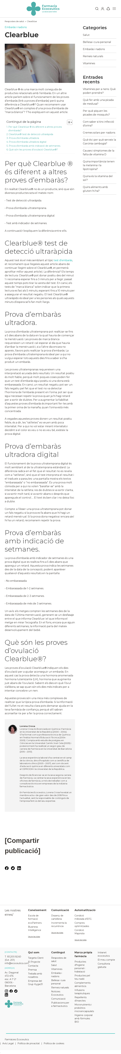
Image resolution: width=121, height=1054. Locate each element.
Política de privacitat (28, 1043)
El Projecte (34, 961)
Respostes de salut (14, 21)
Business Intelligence (34, 928)
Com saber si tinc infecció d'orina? (98, 123)
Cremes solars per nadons (99, 132)
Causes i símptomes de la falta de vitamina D (98, 152)
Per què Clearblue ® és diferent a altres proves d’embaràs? (35, 128)
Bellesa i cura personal (97, 42)
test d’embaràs (63, 260)
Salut (86, 34)
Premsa (32, 969)
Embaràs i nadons (16, 27)
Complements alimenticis (82, 984)
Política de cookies (54, 1043)
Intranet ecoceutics (104, 954)
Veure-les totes (34, 936)
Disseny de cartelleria (57, 917)
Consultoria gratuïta (104, 965)
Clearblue (32, 21)
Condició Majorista (79, 932)
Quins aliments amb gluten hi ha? (95, 189)
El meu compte (106, 959)
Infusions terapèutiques (82, 992)
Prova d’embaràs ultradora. (24, 138)
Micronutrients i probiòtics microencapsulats (84, 1008)
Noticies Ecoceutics (57, 993)
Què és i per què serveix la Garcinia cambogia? (99, 141)
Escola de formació (33, 917)
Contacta (33, 965)
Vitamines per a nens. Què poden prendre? (99, 91)
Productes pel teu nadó (82, 977)
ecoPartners (35, 922)
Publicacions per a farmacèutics (60, 1004)
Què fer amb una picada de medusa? (98, 101)
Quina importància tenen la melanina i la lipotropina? (99, 165)
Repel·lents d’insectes (80, 999)
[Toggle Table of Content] (68, 122)
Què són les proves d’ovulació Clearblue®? (33, 149)
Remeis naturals (93, 56)
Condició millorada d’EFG (83, 917)
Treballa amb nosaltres (35, 975)
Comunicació (58, 998)
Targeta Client (35, 957)
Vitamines (89, 63)
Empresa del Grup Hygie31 (35, 983)
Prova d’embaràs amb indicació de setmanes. (35, 145)
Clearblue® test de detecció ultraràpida (31, 134)
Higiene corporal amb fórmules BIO (83, 1018)
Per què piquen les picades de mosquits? (96, 112)
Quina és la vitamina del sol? (98, 178)
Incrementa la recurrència (59, 924)
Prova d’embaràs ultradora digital (27, 141)
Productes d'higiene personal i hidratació (80, 966)
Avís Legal (8, 1043)
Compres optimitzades (82, 924)
